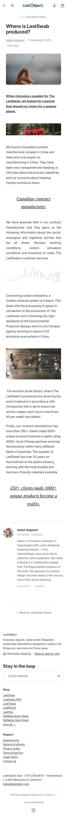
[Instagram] (33, 810)
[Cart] (62, 5)
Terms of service (13, 752)
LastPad (8, 711)
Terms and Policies (34, 802)
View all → (9, 724)
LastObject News (35, 16)
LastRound (9, 707)
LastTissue (9, 703)
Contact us (9, 761)
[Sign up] (58, 676)
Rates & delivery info (47, 653)
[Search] (12, 5)
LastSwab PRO (12, 699)
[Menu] (4, 5)
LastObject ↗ (50, 794)
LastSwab (9, 695)
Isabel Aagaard (15, 40)
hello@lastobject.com (16, 784)
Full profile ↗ (24, 586)
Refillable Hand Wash (16, 720)
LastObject (25, 794)
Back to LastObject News (35, 612)
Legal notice (10, 756)
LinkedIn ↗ (40, 586)
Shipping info (11, 740)
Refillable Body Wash (15, 716)
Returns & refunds (14, 744)
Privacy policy (11, 748)
